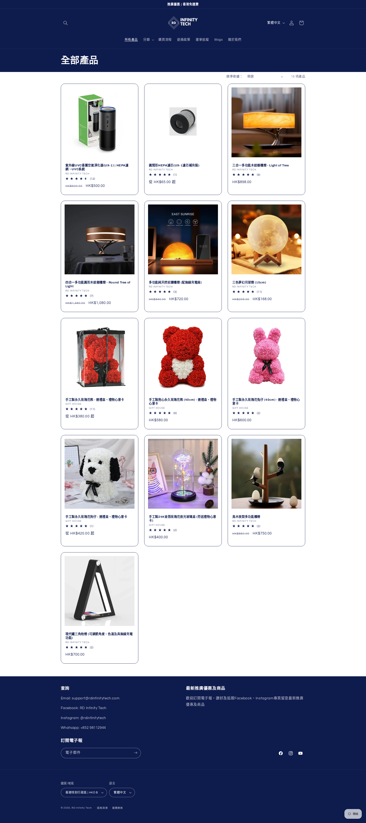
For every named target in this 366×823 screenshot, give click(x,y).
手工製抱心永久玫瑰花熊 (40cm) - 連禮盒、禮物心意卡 (182, 401)
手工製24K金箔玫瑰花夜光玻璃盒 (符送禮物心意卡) (182, 518)
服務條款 (117, 808)
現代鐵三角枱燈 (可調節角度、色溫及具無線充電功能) (99, 635)
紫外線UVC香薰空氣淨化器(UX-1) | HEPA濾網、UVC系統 (97, 167)
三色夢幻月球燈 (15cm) (249, 282)
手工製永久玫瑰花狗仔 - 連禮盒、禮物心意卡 (96, 516)
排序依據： (234, 76)
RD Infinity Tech (82, 808)
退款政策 (102, 808)
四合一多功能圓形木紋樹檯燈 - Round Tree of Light (97, 284)
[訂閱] (135, 753)
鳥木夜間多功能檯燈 (246, 516)
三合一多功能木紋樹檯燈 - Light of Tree (260, 165)
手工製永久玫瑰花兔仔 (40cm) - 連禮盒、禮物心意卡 (266, 401)
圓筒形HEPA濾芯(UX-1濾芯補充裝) (174, 165)
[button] (66, 23)
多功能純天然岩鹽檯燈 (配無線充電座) (175, 282)
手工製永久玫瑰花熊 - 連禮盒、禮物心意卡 (94, 399)
